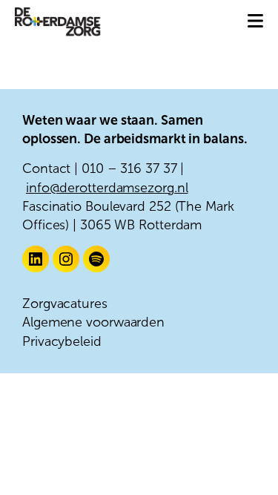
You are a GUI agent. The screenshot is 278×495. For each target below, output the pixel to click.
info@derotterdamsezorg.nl (107, 187)
